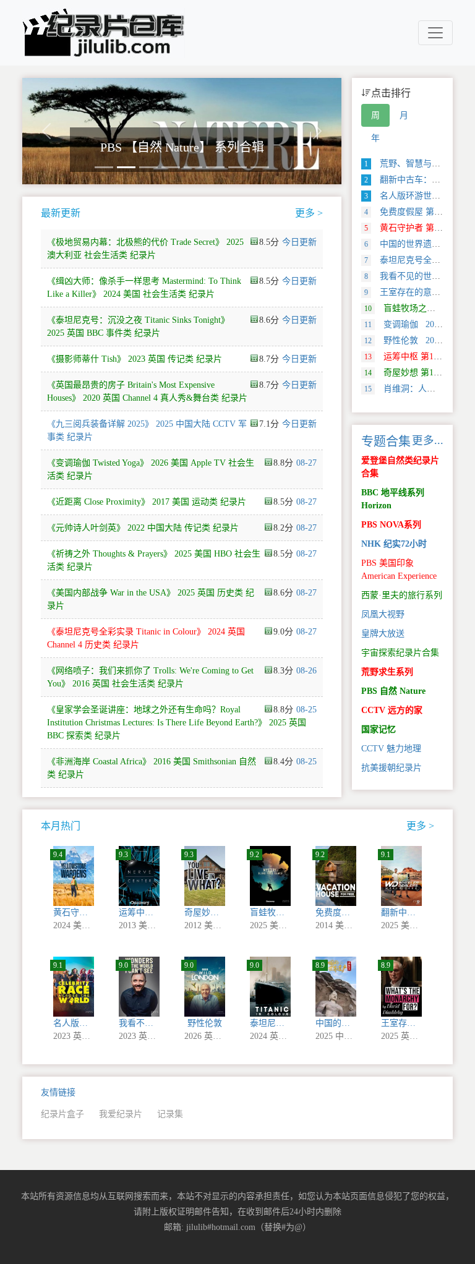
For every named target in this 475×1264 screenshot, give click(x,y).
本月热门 (60, 826)
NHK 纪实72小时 (394, 544)
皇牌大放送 (382, 633)
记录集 (170, 1114)
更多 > (309, 213)
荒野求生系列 (387, 672)
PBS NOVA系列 (391, 524)
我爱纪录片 (120, 1114)
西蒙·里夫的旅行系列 (401, 595)
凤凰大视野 (382, 614)
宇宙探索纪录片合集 (400, 652)
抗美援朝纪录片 (391, 767)
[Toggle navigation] (435, 32)
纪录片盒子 (62, 1114)
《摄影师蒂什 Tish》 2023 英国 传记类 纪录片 (134, 359)
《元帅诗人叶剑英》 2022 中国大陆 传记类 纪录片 (143, 527)
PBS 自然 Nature (393, 691)
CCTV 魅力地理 (391, 748)
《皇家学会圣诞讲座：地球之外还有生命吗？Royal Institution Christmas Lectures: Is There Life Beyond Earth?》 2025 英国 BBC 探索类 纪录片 (176, 722)
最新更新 (60, 213)
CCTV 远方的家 (391, 710)
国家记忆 (378, 729)
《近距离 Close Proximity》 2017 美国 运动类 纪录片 (146, 501)
